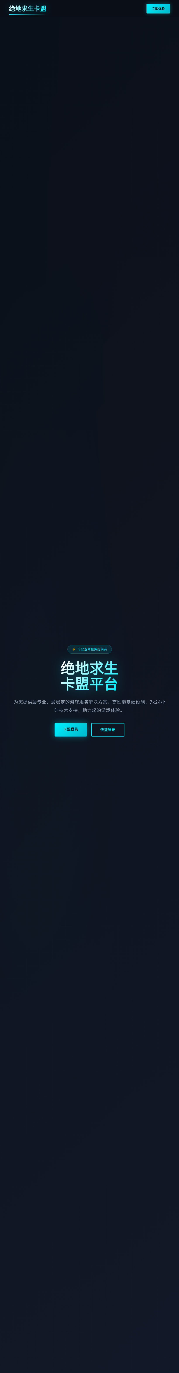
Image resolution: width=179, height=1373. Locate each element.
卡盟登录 (70, 729)
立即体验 (158, 8)
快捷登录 (107, 729)
